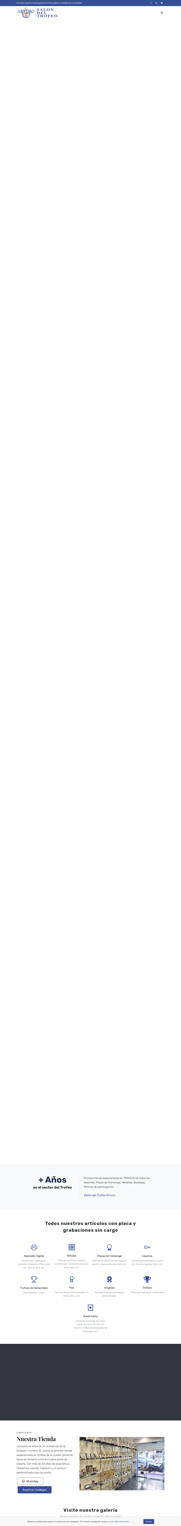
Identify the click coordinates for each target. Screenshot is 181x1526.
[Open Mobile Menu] (162, 13)
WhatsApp (32, 1481)
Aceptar (148, 1521)
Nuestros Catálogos (35, 1489)
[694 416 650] (151, 3)
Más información (122, 1521)
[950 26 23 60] (156, 3)
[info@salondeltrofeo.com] (161, 3)
